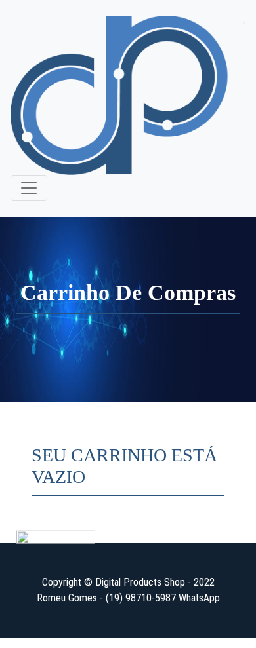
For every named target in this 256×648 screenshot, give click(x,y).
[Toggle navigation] (29, 188)
